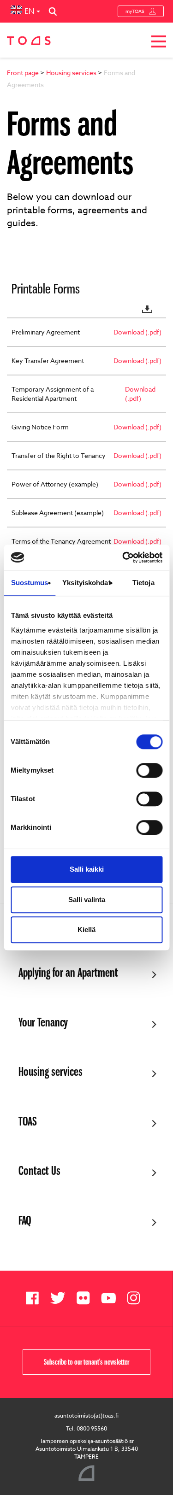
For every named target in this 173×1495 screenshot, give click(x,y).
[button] (159, 42)
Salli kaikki (87, 869)
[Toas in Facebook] (35, 1298)
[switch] (149, 770)
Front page (23, 72)
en (29, 11)
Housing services (71, 72)
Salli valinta (86, 899)
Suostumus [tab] (29, 582)
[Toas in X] (61, 1298)
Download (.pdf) (137, 332)
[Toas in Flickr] (86, 1298)
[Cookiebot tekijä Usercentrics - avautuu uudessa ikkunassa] (123, 557)
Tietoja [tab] (143, 582)
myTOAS (134, 11)
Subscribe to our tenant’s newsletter (86, 1361)
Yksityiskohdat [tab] (86, 582)
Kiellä (86, 929)
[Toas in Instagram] (137, 1298)
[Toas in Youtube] (112, 1298)
